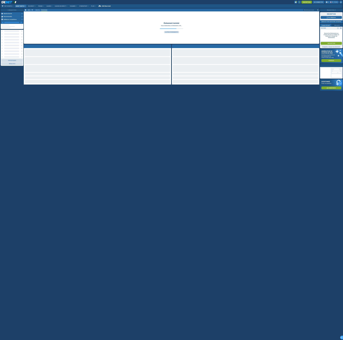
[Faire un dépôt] (299, 2)
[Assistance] (340, 2)
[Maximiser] (21, 13)
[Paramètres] (327, 2)
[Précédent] (18, 22)
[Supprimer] (317, 46)
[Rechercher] (318, 10)
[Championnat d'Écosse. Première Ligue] (32, 10)
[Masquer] (21, 38)
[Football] (29, 10)
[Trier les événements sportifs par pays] (22, 33)
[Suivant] (22, 22)
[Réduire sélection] (20, 33)
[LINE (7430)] (25, 10)
